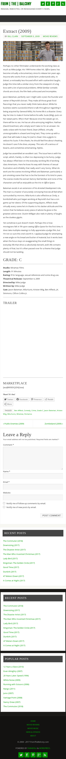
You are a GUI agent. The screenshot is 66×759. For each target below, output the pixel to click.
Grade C (40, 410)
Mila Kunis (11, 414)
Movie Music (33, 728)
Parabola (32, 748)
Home (33, 721)
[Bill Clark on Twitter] (43, 4)
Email (6, 482)
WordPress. (44, 748)
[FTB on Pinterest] (53, 4)
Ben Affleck (18, 410)
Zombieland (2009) (54, 423)
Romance (28, 414)
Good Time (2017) (11, 567)
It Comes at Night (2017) (14, 580)
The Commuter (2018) (13, 541)
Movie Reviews (50, 36)
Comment (8, 445)
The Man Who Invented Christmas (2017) (21, 554)
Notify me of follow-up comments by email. (26, 503)
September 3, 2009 (30, 36)
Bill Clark (13, 36)
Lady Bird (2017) (10, 558)
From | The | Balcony (16, 4)
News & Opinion (33, 732)
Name (6, 471)
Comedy (27, 410)
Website (6, 492)
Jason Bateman (50, 410)
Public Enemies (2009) (13, 423)
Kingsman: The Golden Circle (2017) (19, 563)
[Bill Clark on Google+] (58, 4)
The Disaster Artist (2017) (14, 549)
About (33, 736)
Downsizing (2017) (11, 545)
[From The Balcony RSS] (63, 4)
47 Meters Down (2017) (13, 576)
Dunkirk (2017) (9, 571)
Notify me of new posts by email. (21, 507)
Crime (33, 410)
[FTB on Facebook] (48, 4)
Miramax (20, 414)
